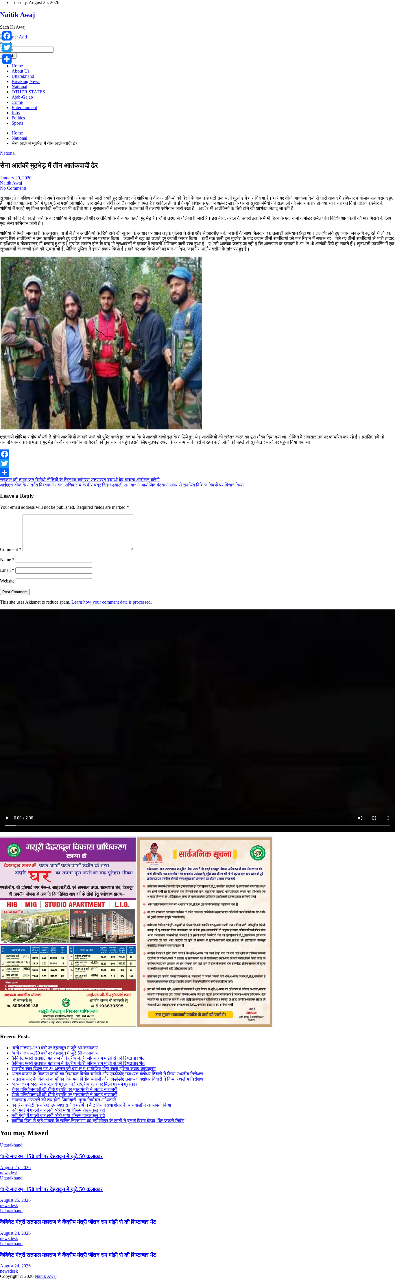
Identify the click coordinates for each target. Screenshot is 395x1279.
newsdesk (9, 1172)
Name (7, 559)
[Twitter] (197, 463)
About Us (20, 71)
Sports (17, 123)
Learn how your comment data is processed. (111, 602)
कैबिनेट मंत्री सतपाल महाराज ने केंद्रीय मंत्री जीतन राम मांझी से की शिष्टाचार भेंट (78, 1058)
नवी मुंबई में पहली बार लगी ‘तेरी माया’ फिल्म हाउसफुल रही (58, 1110)
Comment (10, 549)
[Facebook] (197, 454)
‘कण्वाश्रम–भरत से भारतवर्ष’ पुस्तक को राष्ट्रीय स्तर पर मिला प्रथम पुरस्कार (74, 1084)
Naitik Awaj (17, 15)
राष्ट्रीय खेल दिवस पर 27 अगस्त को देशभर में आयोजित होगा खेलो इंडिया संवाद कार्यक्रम (84, 1068)
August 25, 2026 (15, 1167)
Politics (18, 117)
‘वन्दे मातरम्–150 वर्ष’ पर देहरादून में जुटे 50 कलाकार (55, 1047)
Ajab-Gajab (22, 97)
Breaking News (26, 81)
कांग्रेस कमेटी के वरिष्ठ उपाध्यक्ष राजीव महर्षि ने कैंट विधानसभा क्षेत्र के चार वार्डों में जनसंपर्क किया (91, 1105)
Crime (17, 102)
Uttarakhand (23, 76)
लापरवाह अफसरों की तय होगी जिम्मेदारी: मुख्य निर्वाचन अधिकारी (64, 1099)
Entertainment (24, 107)
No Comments (13, 188)
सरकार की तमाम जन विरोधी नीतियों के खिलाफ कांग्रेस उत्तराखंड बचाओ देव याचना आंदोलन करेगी (80, 479)
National (19, 86)
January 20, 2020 (16, 177)
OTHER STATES (28, 91)
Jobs (16, 112)
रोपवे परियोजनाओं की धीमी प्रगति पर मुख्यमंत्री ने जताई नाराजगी (64, 1089)
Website (7, 580)
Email (7, 570)
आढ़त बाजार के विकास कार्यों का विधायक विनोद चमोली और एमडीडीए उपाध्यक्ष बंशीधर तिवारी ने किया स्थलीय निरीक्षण (107, 1073)
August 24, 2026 (15, 1233)
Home (17, 65)
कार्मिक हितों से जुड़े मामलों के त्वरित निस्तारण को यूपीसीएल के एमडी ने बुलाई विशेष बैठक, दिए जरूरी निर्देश (98, 1120)
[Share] (197, 472)
